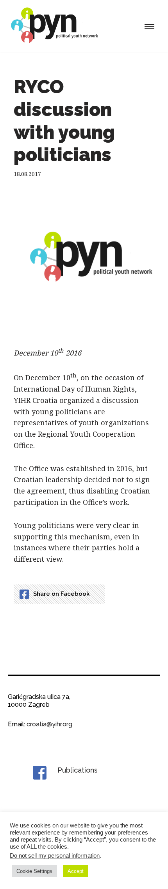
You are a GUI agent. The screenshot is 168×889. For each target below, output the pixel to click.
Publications (77, 770)
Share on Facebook (61, 593)
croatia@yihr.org (49, 724)
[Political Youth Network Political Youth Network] (56, 26)
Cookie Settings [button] (34, 871)
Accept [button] (76, 871)
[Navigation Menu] (149, 26)
